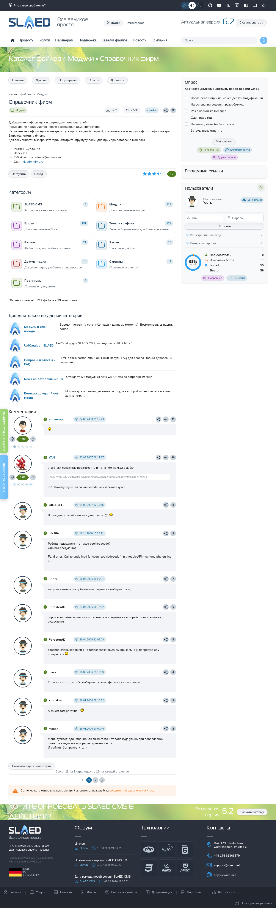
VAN (52, 457)
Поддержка (87, 40)
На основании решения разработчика (217, 104)
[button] (114, 23)
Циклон (80, 843)
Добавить (117, 80)
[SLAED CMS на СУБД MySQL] (167, 849)
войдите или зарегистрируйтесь (132, 790)
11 (173, 419)
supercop (56, 419)
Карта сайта (226, 892)
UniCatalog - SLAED (38, 345)
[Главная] (12, 40)
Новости (139, 40)
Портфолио (195, 892)
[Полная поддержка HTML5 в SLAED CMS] (185, 849)
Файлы (91, 892)
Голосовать (224, 141)
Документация (162, 892)
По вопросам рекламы (257, 903)
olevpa (84, 848)
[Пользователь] (166, 419)
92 (173, 110)
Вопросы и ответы (124, 892)
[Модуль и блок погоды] (15, 328)
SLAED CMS (16, 846)
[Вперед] (102, 780)
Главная (18, 80)
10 (173, 457)
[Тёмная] (199, 5)
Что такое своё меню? (29, 5)
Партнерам (64, 40)
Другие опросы (227, 157)
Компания (160, 40)
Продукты (26, 40)
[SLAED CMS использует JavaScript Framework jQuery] (167, 867)
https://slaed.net (225, 875)
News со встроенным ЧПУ (44, 379)
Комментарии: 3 (240, 149)
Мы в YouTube (219, 5)
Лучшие (41, 80)
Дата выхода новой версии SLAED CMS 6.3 (105, 876)
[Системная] (192, 5)
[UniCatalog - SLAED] (15, 345)
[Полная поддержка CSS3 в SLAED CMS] (149, 867)
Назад (38, 174)
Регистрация (135, 23)
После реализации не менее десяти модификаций (227, 98)
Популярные (68, 80)
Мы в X (228, 5)
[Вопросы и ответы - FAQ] (15, 362)
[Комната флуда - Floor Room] (15, 395)
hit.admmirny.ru (33, 161)
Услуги (44, 40)
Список (94, 80)
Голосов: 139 (212, 149)
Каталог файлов (115, 40)
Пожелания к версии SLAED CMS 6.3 (101, 860)
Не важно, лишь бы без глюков (212, 124)
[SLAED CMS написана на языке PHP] (149, 849)
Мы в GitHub (210, 5)
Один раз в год (201, 117)
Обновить (239, 278)
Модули (81, 59)
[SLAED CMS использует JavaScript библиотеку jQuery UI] (185, 867)
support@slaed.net (227, 865)
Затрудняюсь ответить (206, 130)
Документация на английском (255, 5)
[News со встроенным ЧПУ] (15, 378)
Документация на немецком (245, 5)
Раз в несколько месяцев (208, 111)
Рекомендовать (263, 5)
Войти (227, 226)
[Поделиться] (166, 110)
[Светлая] (184, 5)
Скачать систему (251, 22)
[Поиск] (263, 40)
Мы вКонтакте (237, 5)
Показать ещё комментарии (32, 766)
